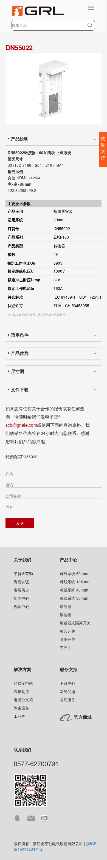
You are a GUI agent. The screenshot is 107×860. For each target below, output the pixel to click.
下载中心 (67, 683)
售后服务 (67, 699)
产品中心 (68, 559)
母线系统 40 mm (74, 590)
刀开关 (65, 647)
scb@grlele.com (21, 425)
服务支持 (68, 669)
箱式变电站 (23, 683)
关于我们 (22, 559)
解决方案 (22, 669)
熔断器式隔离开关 (75, 623)
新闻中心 (21, 598)
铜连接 (65, 614)
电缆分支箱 (23, 699)
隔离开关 (67, 639)
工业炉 (19, 716)
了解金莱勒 (23, 573)
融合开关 (67, 631)
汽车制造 (21, 691)
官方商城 (83, 717)
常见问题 (67, 691)
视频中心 (21, 606)
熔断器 (65, 606)
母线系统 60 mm (74, 573)
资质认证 (21, 581)
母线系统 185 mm (75, 581)
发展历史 (21, 590)
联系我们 (22, 749)
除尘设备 (21, 708)
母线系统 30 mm (74, 598)
